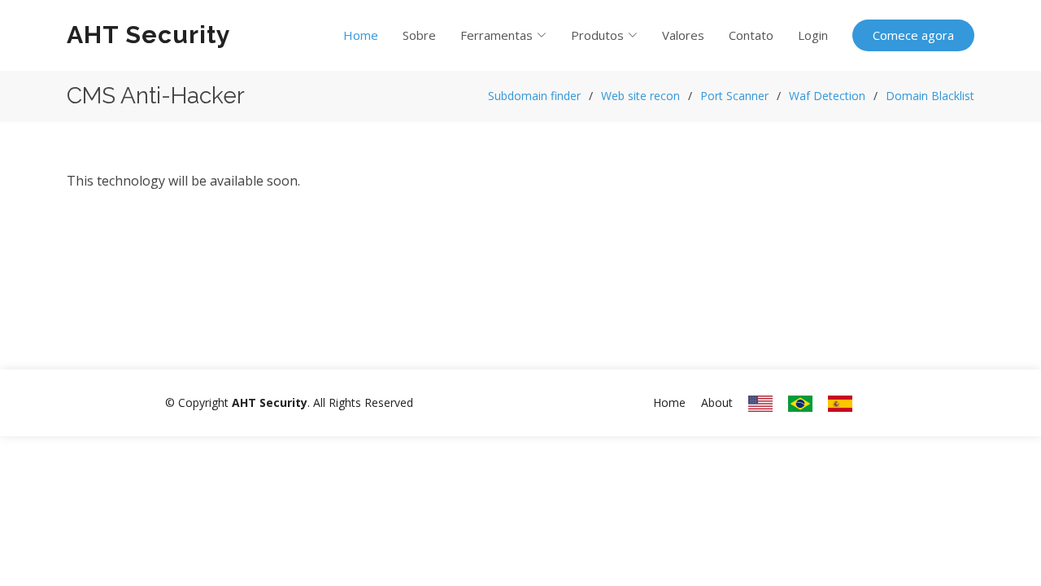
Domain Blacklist (930, 95)
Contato (751, 35)
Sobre (419, 35)
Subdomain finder (534, 95)
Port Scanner (734, 95)
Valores (683, 35)
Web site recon (640, 95)
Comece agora (913, 35)
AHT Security (149, 34)
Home (360, 35)
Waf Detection (827, 95)
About (717, 402)
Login (813, 35)
